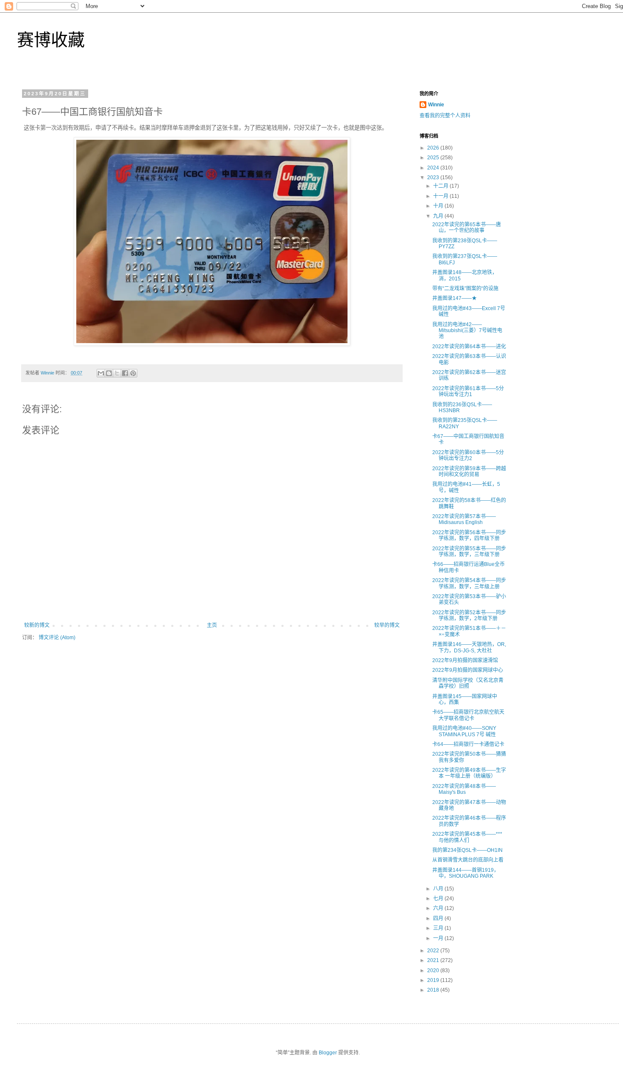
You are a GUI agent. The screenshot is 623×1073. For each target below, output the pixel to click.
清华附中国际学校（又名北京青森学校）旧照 (467, 683)
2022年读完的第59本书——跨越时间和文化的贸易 (469, 471)
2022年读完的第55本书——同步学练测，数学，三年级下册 (469, 551)
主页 (212, 625)
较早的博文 (387, 625)
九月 (439, 216)
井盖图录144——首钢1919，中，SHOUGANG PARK (465, 873)
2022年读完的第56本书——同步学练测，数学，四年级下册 (469, 535)
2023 (433, 177)
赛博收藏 (51, 39)
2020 (433, 970)
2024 (433, 168)
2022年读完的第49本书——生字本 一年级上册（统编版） (469, 773)
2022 (433, 951)
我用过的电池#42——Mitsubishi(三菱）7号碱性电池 (467, 331)
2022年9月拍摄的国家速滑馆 (465, 660)
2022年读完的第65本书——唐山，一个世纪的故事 (466, 227)
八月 (439, 889)
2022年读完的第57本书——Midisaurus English (464, 519)
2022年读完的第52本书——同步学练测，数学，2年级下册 (469, 615)
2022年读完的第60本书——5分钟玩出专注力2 (468, 455)
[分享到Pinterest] (133, 373)
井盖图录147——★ (454, 298)
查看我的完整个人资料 (445, 116)
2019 (433, 980)
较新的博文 (37, 625)
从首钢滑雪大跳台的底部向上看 (467, 860)
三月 (439, 928)
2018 (433, 990)
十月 (439, 206)
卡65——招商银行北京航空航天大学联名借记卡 (468, 715)
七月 (439, 898)
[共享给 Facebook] (125, 373)
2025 (433, 158)
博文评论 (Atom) (57, 637)
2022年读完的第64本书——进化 (469, 346)
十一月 (441, 196)
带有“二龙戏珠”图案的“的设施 (465, 288)
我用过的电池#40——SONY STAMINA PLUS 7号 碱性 (464, 731)
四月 (439, 918)
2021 (433, 960)
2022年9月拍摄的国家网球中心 (467, 670)
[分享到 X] (117, 373)
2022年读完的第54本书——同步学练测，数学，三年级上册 (469, 583)
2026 (433, 148)
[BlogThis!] (109, 373)
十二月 (441, 186)
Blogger (328, 1053)
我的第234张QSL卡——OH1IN (467, 850)
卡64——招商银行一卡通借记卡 (468, 744)
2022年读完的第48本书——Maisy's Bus (464, 789)
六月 (439, 908)
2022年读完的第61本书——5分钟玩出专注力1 (468, 391)
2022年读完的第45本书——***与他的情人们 (467, 837)
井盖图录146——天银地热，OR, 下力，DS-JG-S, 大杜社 (469, 647)
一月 (439, 938)
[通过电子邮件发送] (101, 373)
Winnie (436, 105)
